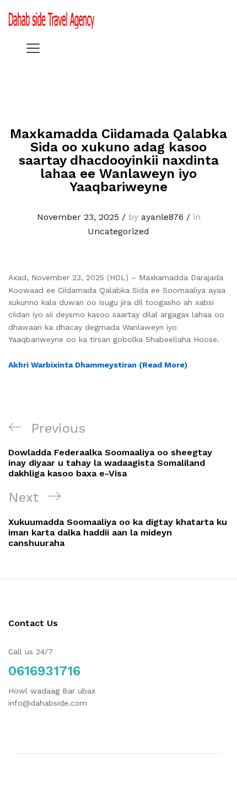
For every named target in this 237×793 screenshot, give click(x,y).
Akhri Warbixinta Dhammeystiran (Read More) (97, 364)
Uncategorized (118, 231)
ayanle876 (162, 217)
